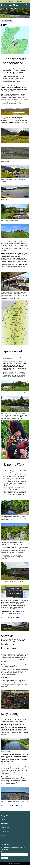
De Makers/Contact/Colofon (9, 839)
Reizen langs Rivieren (10, 5)
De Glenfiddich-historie (18, 618)
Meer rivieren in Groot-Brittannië (11, 806)
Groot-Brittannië (7, 20)
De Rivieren (4, 823)
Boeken (3, 835)
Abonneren (4, 858)
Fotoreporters (5, 831)
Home (3, 819)
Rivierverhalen (5, 827)
